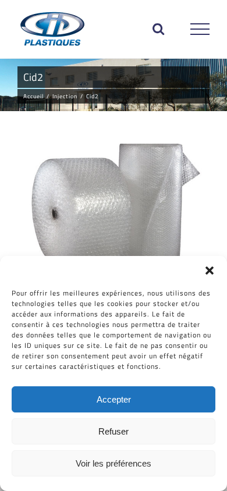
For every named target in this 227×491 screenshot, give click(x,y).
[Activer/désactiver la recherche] (158, 28)
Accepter (114, 399)
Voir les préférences (113, 463)
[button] (209, 270)
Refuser (113, 431)
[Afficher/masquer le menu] (200, 29)
